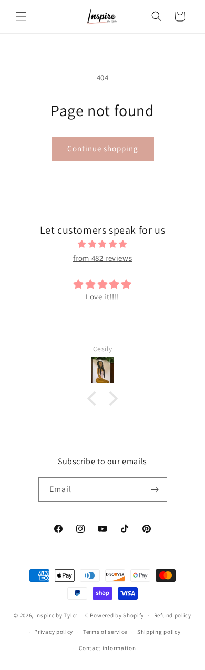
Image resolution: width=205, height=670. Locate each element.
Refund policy (172, 615)
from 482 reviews (102, 258)
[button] (21, 16)
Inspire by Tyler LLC (62, 615)
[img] (102, 244)
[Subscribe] (155, 489)
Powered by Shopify (117, 615)
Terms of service (105, 631)
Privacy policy (53, 631)
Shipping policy (159, 631)
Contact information (107, 648)
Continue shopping (102, 148)
